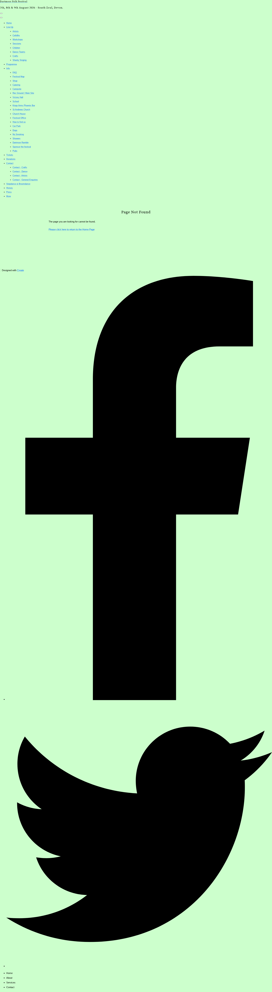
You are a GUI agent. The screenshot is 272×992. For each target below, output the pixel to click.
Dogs (15, 130)
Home (9, 23)
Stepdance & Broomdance (18, 184)
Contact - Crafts (20, 167)
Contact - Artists (20, 175)
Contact (9, 163)
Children (16, 48)
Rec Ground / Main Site (23, 93)
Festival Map (18, 76)
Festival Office (19, 118)
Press (9, 192)
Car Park (17, 126)
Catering (16, 85)
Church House (19, 114)
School (16, 101)
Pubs (15, 151)
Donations (10, 159)
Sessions (17, 43)
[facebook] (139, 699)
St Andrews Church (21, 109)
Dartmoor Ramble (20, 142)
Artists (16, 31)
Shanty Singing (19, 60)
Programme (11, 64)
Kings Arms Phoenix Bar (24, 105)
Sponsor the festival (22, 147)
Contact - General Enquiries (25, 180)
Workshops (18, 39)
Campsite (17, 89)
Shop (15, 81)
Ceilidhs (16, 35)
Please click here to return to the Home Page (72, 229)
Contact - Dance (20, 171)
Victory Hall (18, 97)
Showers (16, 138)
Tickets (9, 155)
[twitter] (139, 966)
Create (20, 270)
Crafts (15, 56)
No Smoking (18, 134)
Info (8, 68)
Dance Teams (19, 52)
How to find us (19, 122)
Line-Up (9, 27)
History (9, 188)
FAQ (15, 72)
